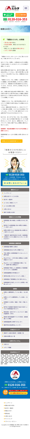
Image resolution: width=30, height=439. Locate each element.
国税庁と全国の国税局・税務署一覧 (14, 333)
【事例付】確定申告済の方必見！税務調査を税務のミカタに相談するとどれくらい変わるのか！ (16, 236)
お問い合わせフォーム (19, 393)
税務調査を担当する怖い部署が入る (14, 250)
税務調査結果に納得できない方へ (13, 322)
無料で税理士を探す (9, 212)
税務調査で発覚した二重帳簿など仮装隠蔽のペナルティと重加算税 (16, 268)
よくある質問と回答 (9, 206)
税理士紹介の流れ (9, 405)
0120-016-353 (17, 19)
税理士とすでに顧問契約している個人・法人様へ (16, 298)
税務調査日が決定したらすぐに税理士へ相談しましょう (16, 283)
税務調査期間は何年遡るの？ (12, 273)
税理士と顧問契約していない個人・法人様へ (16, 293)
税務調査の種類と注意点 (11, 247)
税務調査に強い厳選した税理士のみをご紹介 (16, 221)
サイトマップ (8, 419)
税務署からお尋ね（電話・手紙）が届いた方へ (16, 303)
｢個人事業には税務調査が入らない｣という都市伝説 (16, 254)
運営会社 (7, 413)
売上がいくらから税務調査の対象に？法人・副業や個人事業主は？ (15, 264)
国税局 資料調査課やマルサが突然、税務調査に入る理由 (16, 317)
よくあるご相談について (11, 203)
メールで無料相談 (21, 15)
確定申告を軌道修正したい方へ (12, 325)
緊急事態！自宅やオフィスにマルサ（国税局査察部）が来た (16, 312)
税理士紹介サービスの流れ (11, 196)
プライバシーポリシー (11, 421)
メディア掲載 (7, 347)
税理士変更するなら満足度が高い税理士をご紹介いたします (16, 231)
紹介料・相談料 (8, 199)
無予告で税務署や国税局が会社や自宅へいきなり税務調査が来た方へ (16, 308)
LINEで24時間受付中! (9, 14)
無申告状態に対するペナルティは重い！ (15, 276)
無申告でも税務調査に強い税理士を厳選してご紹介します (16, 226)
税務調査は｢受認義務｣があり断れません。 (16, 279)
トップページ (7, 193)
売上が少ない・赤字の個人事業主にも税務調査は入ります (16, 259)
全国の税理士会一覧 (9, 336)
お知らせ (6, 344)
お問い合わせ (7, 209)
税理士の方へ (8, 411)
